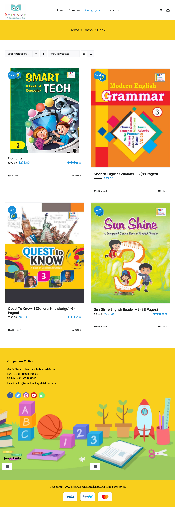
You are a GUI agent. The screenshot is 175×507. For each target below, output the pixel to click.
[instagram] (26, 395)
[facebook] (10, 395)
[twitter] (18, 395)
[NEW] (15, 5)
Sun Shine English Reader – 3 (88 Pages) (126, 309)
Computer (16, 158)
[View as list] (91, 54)
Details (77, 175)
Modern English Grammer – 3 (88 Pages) (126, 174)
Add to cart (15, 175)
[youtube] (34, 395)
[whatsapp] (42, 395)
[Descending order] (43, 53)
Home (74, 30)
